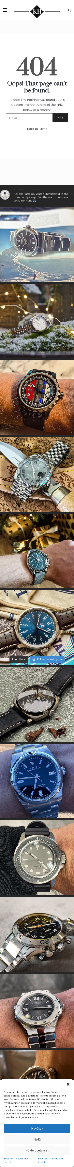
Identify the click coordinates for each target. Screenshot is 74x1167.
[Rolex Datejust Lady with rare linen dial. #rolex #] (37, 321)
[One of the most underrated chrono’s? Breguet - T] (37, 934)
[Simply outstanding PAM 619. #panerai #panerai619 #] (37, 704)
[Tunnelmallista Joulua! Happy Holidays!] (37, 551)
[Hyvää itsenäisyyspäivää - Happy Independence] (37, 627)
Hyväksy (37, 1128)
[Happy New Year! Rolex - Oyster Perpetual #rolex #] (37, 244)
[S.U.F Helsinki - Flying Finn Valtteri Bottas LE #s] (37, 397)
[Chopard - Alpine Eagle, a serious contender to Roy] (37, 1011)
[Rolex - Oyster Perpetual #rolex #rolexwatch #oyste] (37, 781)
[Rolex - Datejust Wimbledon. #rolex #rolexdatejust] (37, 474)
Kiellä (37, 1139)
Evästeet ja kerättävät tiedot (16, 1160)
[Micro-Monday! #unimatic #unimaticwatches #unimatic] (37, 857)
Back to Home (37, 129)
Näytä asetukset (37, 1150)
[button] (68, 1084)
